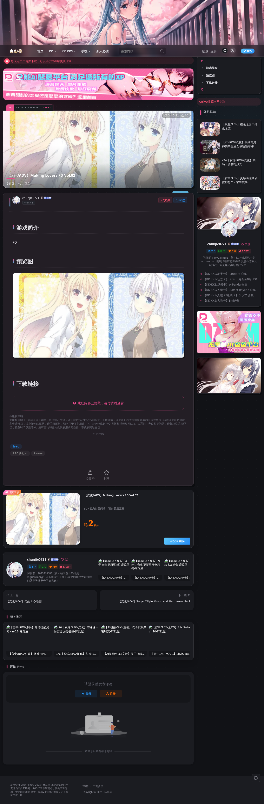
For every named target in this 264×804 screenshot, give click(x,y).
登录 (205, 51)
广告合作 (98, 786)
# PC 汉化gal (20, 453)
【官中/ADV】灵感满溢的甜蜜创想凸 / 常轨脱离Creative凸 (239, 182)
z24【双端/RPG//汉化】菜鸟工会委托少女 (239, 162)
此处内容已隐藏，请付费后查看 (100, 403)
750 (54, 566)
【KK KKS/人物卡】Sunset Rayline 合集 (229, 290)
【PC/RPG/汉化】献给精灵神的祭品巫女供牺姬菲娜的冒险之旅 (239, 146)
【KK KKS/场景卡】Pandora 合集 (225, 274)
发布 (249, 51)
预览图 (210, 75)
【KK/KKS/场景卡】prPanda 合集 (225, 284)
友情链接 (15, 784)
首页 (11, 183)
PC (19, 183)
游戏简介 (212, 68)
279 (44, 566)
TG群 (85, 786)
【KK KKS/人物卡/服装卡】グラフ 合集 (228, 295)
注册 (213, 51)
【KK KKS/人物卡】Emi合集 (221, 300)
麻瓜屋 (46, 784)
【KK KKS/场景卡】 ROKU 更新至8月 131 (230, 279)
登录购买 (179, 541)
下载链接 (212, 83)
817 (34, 566)
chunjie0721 (30, 198)
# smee (38, 453)
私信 (182, 200)
